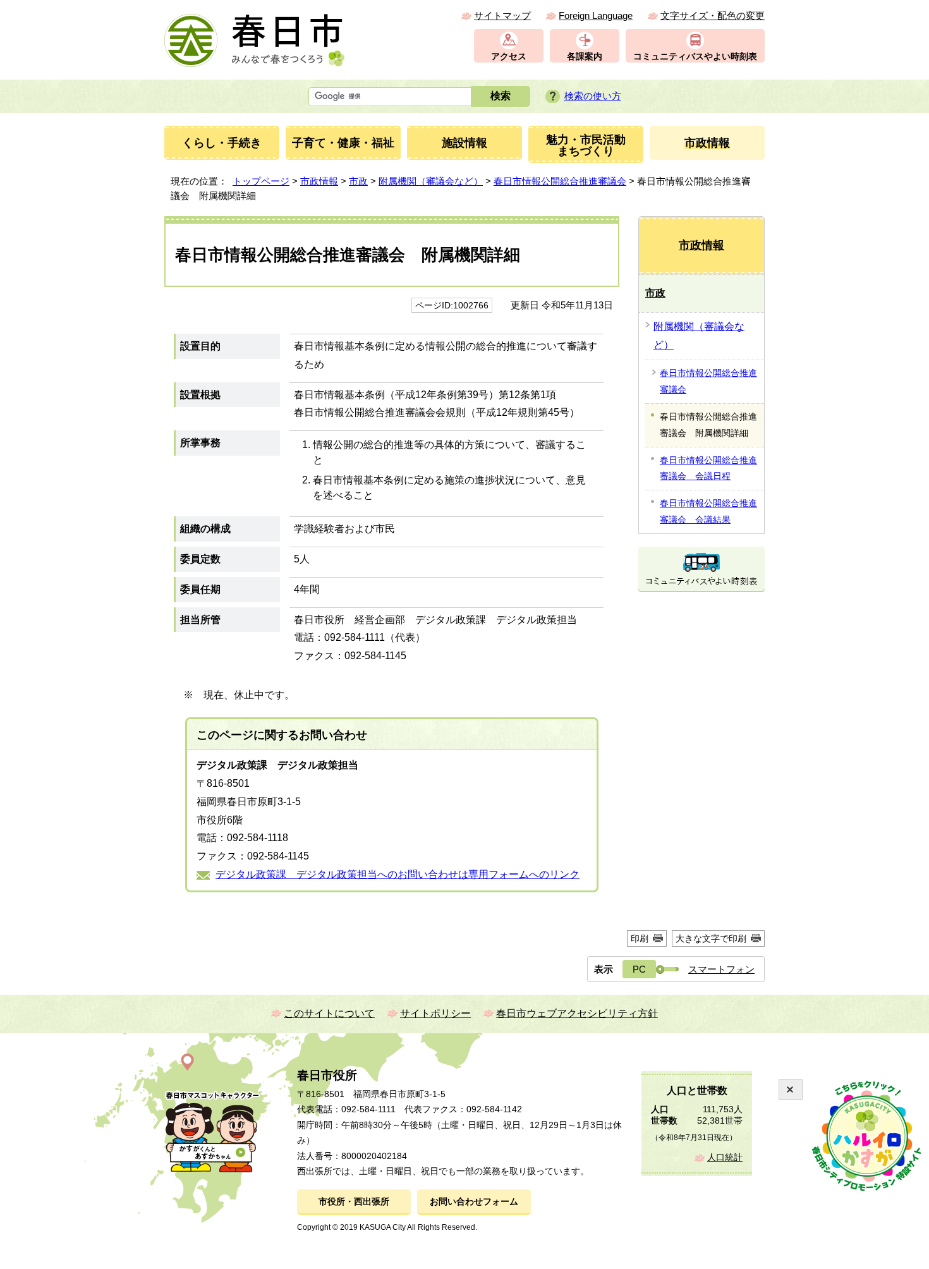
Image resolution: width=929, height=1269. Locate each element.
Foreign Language (596, 15)
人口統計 (725, 1157)
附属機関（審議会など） (431, 181)
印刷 (639, 938)
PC (639, 969)
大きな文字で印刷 (711, 938)
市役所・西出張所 (354, 1201)
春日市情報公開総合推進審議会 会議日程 (708, 468)
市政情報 (319, 181)
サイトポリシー (435, 1013)
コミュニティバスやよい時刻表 (695, 56)
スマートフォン (721, 969)
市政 (358, 181)
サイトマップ (502, 15)
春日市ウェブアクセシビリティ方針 (577, 1013)
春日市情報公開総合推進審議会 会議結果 (708, 511)
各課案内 (584, 56)
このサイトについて (329, 1013)
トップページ (261, 181)
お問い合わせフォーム (474, 1201)
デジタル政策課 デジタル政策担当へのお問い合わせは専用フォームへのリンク (398, 874)
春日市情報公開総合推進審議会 (560, 181)
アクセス (508, 56)
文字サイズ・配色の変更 (712, 15)
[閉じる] (790, 1089)
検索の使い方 (592, 95)
